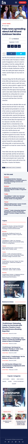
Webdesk (16, 38)
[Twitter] (12, 46)
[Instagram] (8, 441)
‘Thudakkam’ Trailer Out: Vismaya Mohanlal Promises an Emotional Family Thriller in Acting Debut (14, 197)
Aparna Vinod (8, 167)
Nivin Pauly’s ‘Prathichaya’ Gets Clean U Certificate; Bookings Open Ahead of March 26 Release (13, 339)
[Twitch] (15, 441)
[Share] (11, 53)
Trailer (6, 194)
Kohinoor (19, 167)
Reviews (6, 177)
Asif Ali (13, 167)
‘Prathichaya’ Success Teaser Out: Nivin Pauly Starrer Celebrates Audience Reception (12, 262)
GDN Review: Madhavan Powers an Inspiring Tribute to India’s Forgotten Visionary (15, 189)
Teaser (6, 201)
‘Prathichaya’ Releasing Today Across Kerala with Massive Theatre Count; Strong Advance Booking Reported (12, 327)
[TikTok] (12, 441)
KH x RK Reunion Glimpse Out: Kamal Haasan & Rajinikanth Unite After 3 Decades (13, 365)
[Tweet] (21, 53)
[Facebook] (8, 46)
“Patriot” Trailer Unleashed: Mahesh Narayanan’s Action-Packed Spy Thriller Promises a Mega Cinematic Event (15, 212)
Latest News (6, 23)
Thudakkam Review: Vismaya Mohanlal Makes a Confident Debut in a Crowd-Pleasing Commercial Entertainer (15, 181)
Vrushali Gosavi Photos (7, 422)
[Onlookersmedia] (3, 2)
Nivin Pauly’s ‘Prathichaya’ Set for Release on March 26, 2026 (13, 357)
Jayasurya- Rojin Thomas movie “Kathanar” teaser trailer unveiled (11, 269)
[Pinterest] (15, 46)
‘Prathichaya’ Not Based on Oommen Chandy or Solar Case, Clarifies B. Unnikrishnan (12, 348)
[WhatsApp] (19, 46)
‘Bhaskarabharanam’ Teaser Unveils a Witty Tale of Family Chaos (15, 204)
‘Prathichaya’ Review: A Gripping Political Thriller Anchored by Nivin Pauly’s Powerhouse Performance (13, 276)
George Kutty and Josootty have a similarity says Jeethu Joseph (21, 423)
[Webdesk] (10, 39)
